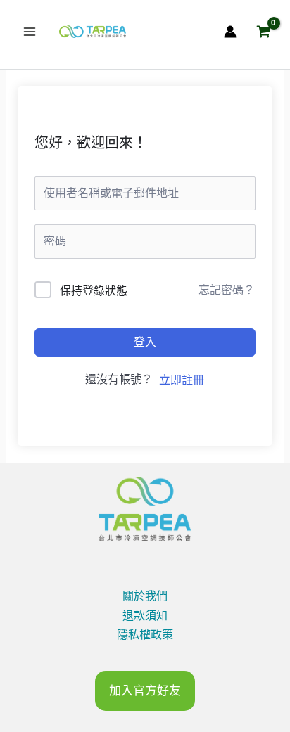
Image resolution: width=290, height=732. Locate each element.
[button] (145, 691)
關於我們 (145, 596)
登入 (145, 342)
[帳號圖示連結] (230, 31)
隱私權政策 (145, 635)
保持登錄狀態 (93, 291)
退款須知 (145, 616)
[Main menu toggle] (29, 31)
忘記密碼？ (226, 290)
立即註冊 (181, 380)
